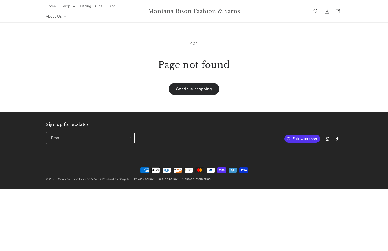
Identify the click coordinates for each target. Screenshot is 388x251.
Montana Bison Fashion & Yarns (79, 179)
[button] (68, 6)
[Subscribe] (129, 138)
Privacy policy (144, 178)
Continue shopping (194, 89)
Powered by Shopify (115, 179)
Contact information (196, 178)
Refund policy (168, 178)
